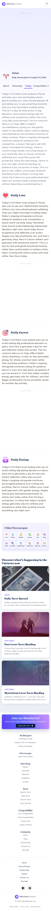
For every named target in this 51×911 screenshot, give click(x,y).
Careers (24, 874)
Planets (25, 767)
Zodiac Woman (25, 825)
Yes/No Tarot (25, 800)
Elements (25, 774)
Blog (25, 839)
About (6, 86)
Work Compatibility (25, 817)
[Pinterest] (29, 888)
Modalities (25, 778)
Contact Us (25, 846)
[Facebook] (23, 888)
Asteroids (25, 771)
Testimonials (25, 843)
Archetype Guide (25, 739)
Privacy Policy (14, 906)
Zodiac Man (25, 821)
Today (28, 86)
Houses (25, 782)
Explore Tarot (25, 792)
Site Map (25, 850)
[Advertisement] (25, 40)
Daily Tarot (25, 796)
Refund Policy (35, 906)
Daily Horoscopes (25, 756)
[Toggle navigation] (47, 4)
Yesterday (17, 86)
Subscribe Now (24, 726)
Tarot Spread (25, 803)
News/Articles (24, 866)
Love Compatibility (25, 814)
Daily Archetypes (25, 746)
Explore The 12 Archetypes (25, 742)
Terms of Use (24, 906)
